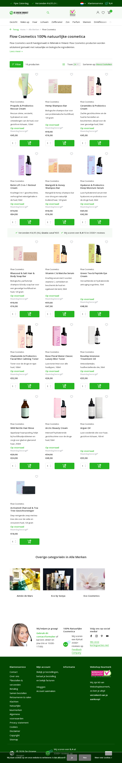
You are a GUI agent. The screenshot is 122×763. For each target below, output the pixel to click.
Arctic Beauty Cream (56, 428)
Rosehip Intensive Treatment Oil (90, 357)
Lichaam (44, 21)
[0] (108, 13)
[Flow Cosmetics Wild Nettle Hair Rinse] (24, 408)
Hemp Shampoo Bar (56, 105)
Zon (67, 21)
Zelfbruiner (57, 21)
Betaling (14, 688)
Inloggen (40, 686)
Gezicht (13, 21)
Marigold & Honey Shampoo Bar (55, 186)
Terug (15, 29)
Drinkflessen (100, 21)
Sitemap (14, 739)
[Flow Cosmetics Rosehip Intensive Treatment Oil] (94, 336)
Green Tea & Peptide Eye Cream (93, 275)
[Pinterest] (102, 636)
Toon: (70, 64)
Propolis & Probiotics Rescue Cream (21, 107)
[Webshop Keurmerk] (72, 13)
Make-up (24, 21)
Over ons (14, 676)
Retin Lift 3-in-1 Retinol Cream (23, 186)
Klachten (14, 701)
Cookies (14, 726)
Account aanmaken (45, 691)
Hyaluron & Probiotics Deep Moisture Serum (92, 186)
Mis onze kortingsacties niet (99, 643)
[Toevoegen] (29, 143)
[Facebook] (91, 636)
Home (23, 29)
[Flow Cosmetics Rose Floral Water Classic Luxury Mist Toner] (59, 336)
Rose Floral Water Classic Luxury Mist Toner (59, 357)
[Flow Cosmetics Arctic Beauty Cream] (59, 408)
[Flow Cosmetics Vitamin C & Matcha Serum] (59, 253)
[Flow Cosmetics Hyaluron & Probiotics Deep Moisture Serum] (94, 165)
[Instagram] (96, 636)
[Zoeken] (48, 12)
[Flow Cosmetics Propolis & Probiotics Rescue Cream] (24, 86)
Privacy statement (19, 722)
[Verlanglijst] (103, 12)
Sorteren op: (89, 64)
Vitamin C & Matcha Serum (59, 273)
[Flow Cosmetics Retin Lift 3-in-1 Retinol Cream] (24, 165)
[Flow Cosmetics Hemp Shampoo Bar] (59, 86)
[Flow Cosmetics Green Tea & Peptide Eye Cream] (94, 253)
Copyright (15, 735)
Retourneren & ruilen (20, 697)
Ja (72, 757)
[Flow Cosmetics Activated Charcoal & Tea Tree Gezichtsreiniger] (24, 488)
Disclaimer (15, 731)
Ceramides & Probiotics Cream (93, 107)
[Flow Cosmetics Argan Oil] (94, 408)
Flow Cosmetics (17, 101)
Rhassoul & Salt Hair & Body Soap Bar (22, 275)
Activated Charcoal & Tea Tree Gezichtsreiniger (24, 509)
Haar (34, 21)
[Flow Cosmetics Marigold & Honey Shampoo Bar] (59, 165)
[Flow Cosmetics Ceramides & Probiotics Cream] (94, 86)
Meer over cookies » (103, 757)
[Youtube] (107, 636)
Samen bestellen (18, 693)
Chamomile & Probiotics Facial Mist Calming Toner (24, 357)
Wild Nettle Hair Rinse (22, 428)
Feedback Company (77, 651)
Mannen (87, 21)
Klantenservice (95, 3)
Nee (85, 757)
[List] (63, 64)
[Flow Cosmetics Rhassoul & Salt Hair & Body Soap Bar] (24, 253)
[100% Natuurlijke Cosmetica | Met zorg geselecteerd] (19, 13)
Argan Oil (85, 428)
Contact (14, 671)
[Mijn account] (97, 12)
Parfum (76, 21)
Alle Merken (34, 29)
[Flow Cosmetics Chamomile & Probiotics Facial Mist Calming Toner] (24, 336)
